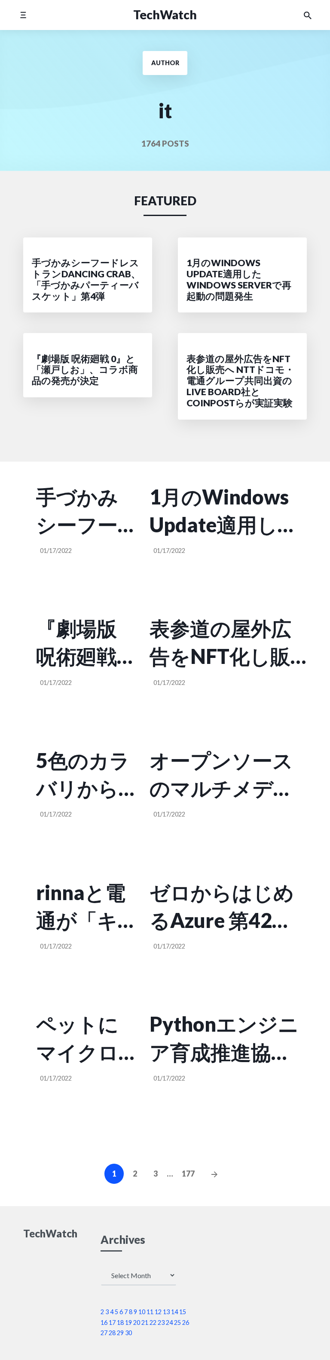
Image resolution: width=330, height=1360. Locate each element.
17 (112, 1322)
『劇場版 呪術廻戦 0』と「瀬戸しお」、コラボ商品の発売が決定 (82, 643)
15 (182, 1311)
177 (188, 1173)
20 (136, 1322)
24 (169, 1322)
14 (174, 1311)
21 (144, 1322)
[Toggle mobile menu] (23, 14)
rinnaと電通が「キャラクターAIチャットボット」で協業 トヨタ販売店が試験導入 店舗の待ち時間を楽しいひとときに (80, 907)
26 (185, 1322)
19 (128, 1322)
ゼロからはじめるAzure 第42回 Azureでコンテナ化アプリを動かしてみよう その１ (224, 907)
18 (120, 1322)
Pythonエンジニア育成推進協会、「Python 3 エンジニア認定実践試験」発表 (224, 1039)
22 (153, 1322)
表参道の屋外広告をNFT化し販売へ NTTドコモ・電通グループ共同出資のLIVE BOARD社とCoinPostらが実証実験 (221, 643)
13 (166, 1311)
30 (128, 1332)
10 (141, 1311)
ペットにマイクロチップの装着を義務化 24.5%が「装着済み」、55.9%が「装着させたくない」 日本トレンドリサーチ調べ (86, 1039)
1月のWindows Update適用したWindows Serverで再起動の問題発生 (225, 512)
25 (177, 1322)
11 (150, 1311)
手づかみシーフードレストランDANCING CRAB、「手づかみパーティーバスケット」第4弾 (82, 512)
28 (112, 1332)
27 (104, 1332)
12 (158, 1311)
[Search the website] (308, 15)
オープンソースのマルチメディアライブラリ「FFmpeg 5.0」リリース (222, 775)
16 (104, 1322)
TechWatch (165, 14)
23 (161, 1322)
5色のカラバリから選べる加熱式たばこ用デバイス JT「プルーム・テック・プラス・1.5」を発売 (83, 775)
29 (120, 1332)
